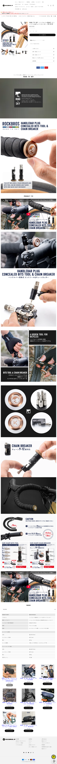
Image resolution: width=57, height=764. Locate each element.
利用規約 (43, 744)
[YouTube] (51, 16)
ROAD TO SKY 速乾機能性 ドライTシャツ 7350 (47, 679)
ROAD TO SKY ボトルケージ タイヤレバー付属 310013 (9, 726)
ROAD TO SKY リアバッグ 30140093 (9, 703)
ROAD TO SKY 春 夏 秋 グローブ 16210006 (28, 679)
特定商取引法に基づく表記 (46, 746)
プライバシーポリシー (46, 742)
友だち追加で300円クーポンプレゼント (33, 16)
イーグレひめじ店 (19, 744)
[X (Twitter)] (53, 16)
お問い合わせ (44, 739)
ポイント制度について (33, 746)
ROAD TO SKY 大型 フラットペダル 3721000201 (28, 703)
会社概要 (17, 739)
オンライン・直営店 (19, 742)
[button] (22, 2)
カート (30, 742)
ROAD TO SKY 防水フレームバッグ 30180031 (47, 703)
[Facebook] (55, 16)
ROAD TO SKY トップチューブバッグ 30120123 (28, 726)
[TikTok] (50, 16)
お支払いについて (32, 744)
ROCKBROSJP (26, 761)
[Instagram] (48, 16)
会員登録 (30, 739)
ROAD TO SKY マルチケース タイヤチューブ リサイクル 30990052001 (9, 680)
